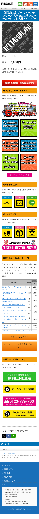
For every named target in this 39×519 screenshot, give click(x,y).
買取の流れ (34, 9)
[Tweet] (4, 436)
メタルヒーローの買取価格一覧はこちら (19, 346)
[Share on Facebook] (8, 436)
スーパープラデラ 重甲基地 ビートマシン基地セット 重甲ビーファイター (14, 319)
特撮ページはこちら (19, 337)
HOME (4, 453)
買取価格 (12, 453)
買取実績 (14, 9)
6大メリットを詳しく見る (19, 175)
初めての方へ (5, 8)
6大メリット (24, 9)
